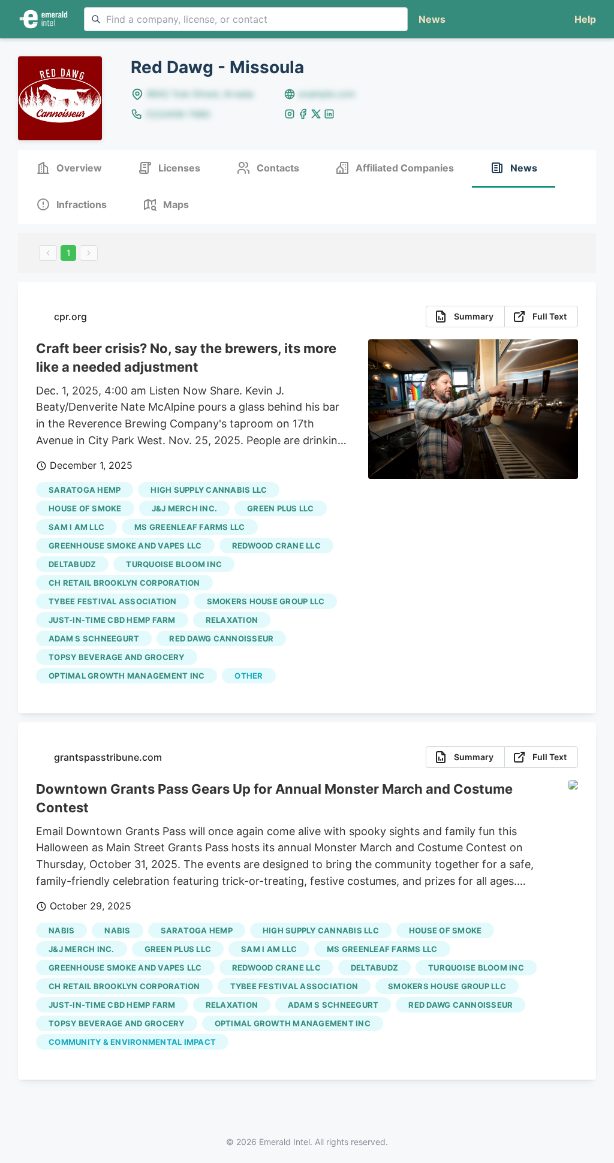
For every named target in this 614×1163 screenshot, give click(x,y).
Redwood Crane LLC (276, 545)
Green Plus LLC (280, 508)
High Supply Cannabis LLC (209, 490)
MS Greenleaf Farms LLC (189, 527)
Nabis (61, 930)
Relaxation (232, 620)
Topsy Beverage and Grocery (117, 657)
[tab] (69, 169)
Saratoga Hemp (85, 490)
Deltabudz (72, 564)
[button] (583, 19)
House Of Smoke (85, 508)
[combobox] (246, 19)
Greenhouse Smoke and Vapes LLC (125, 545)
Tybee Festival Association (113, 601)
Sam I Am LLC (76, 527)
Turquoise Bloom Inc (174, 564)
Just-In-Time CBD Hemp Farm (112, 620)
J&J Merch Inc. (185, 508)
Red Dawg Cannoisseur (221, 638)
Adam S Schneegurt (94, 638)
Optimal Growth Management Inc (126, 675)
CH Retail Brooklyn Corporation (124, 582)
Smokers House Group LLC (266, 601)
